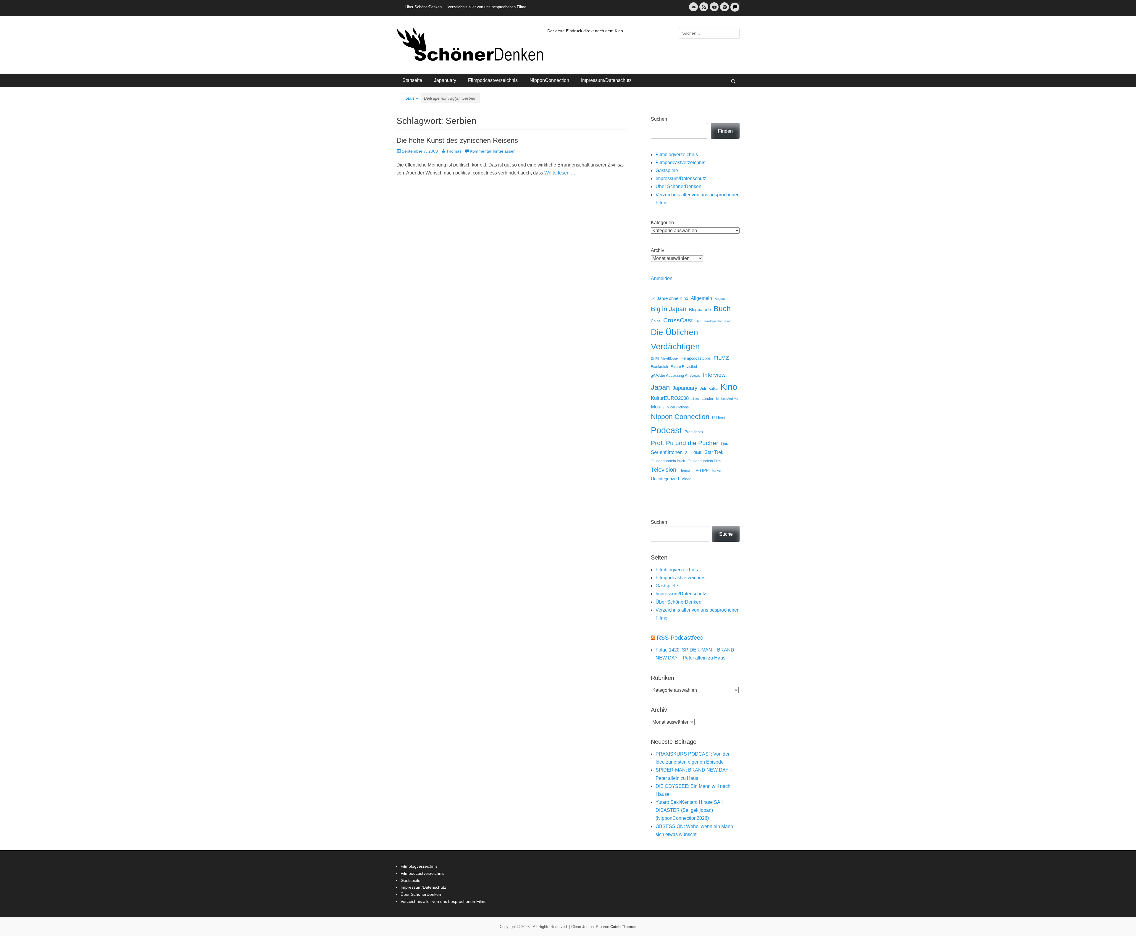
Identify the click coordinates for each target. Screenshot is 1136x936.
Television (663, 469)
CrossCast (678, 320)
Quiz (725, 444)
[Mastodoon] (734, 10)
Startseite (412, 80)
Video (686, 479)
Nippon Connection (680, 417)
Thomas (454, 151)
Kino (728, 387)
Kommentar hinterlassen (493, 151)
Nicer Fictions (678, 407)
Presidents (694, 432)
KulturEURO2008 (670, 398)
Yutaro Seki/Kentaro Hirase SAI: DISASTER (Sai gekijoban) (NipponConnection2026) (689, 810)
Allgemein (701, 298)
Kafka (713, 389)
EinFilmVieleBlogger (665, 358)
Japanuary (445, 80)
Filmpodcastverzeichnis (493, 80)
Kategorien (662, 222)
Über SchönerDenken (423, 7)
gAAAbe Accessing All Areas (675, 375)
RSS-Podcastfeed (680, 637)
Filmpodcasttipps (696, 358)
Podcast (666, 430)
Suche (726, 533)
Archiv (657, 250)
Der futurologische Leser (713, 321)
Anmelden (661, 278)
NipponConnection (549, 80)
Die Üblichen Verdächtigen (675, 339)
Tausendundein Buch (668, 461)
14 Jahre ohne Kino (669, 298)
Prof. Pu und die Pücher (684, 442)
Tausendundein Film (704, 461)
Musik (657, 407)
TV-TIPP (701, 470)
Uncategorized (665, 478)
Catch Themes (623, 926)
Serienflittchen (666, 452)
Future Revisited (684, 366)
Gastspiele (667, 170)
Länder (707, 399)
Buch (722, 308)
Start (411, 98)
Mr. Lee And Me (727, 398)
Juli (703, 389)
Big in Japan (668, 309)
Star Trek (713, 452)
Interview (714, 375)
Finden (725, 130)
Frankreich (659, 366)
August (720, 298)
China (656, 321)
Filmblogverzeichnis (677, 154)
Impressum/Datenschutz (606, 80)
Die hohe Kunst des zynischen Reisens (457, 140)
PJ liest (718, 418)
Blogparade (700, 309)
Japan (660, 387)
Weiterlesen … (559, 172)
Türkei (716, 470)
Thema (684, 470)
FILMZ (721, 358)
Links (695, 398)
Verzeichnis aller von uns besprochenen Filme (487, 7)
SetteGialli (693, 453)
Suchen (659, 119)
